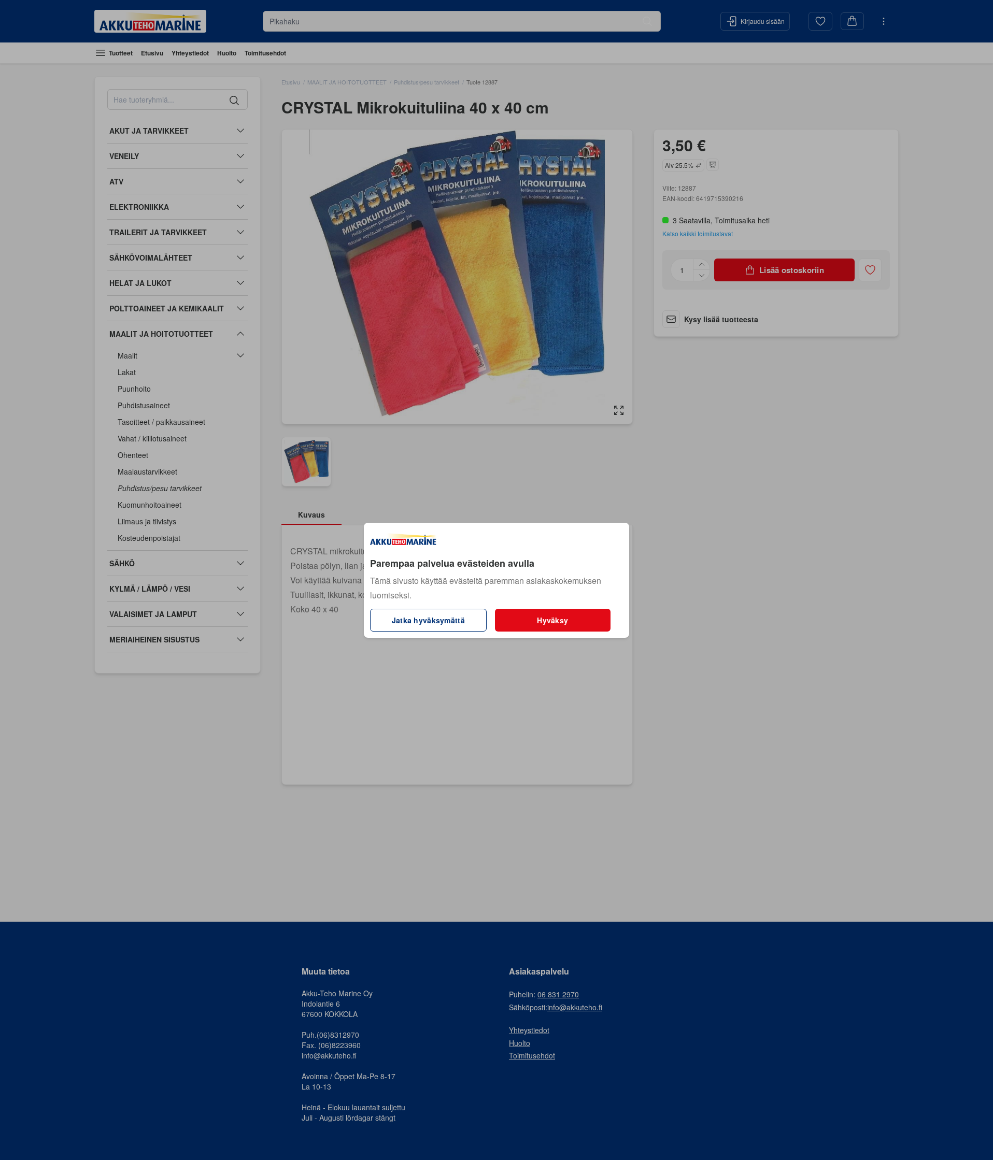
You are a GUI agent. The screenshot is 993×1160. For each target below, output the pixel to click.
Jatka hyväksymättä (428, 620)
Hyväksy (552, 620)
